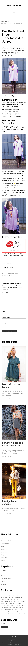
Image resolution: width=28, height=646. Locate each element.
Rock (10, 607)
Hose (10, 601)
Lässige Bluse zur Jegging (11, 502)
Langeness (11, 603)
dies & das (17, 597)
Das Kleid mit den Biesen (11, 385)
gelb (8, 599)
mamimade (3, 584)
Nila (2, 607)
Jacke (14, 601)
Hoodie (6, 601)
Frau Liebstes (4, 573)
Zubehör (7, 21)
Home (2, 21)
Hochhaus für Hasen (6, 578)
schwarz (21, 607)
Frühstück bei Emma (6, 575)
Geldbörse (13, 599)
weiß (24, 613)
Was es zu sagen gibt (21, 642)
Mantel (8, 605)
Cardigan (11, 597)
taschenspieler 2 (14, 611)
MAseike (13, 605)
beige (17, 595)
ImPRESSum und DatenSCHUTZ (14, 644)
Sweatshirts (4, 552)
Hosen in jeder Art (5, 543)
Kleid (7, 603)
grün (2, 601)
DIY (22, 597)
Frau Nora (3, 599)
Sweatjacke (14, 609)
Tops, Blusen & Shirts (9, 273)
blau (21, 595)
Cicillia (5, 275)
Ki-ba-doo (11, 267)
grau (18, 599)
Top (20, 613)
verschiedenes (4, 557)
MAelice (20, 603)
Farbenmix (3, 570)
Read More (8, 398)
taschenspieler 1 (5, 611)
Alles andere (4, 538)
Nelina (23, 605)
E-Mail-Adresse (6, 317)
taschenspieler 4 (14, 613)
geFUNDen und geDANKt (8, 642)
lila (7, 275)
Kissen (2, 603)
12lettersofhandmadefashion (7, 595)
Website (4, 324)
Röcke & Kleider (4, 549)
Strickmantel (8, 609)
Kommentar (5, 292)
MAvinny (18, 605)
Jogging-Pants (21, 601)
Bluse (2, 597)
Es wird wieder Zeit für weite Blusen (12, 444)
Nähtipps (3, 546)
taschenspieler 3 (5, 613)
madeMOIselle (14, 5)
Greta (22, 599)
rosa (14, 607)
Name (4, 311)
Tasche (10, 275)
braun (6, 597)
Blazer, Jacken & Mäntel (6, 540)
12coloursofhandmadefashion (8, 593)
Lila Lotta (3, 581)
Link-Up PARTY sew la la (14, 640)
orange (6, 607)
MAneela (3, 605)
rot (17, 607)
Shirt (2, 609)
